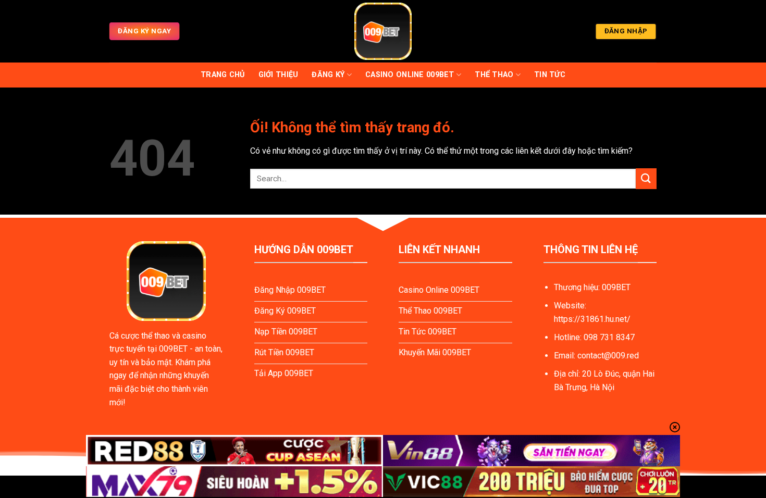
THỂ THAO (494, 74)
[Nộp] (646, 178)
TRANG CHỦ (223, 74)
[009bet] (383, 31)
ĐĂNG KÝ (328, 74)
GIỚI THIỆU (278, 74)
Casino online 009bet (409, 74)
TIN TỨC (549, 74)
